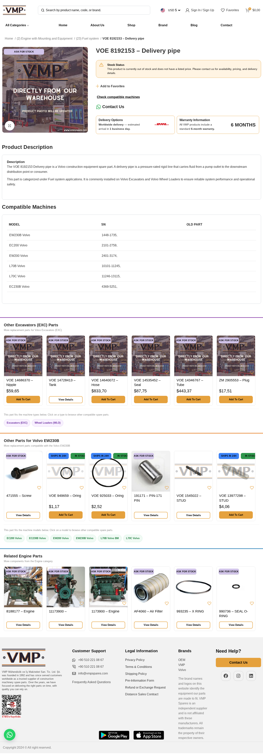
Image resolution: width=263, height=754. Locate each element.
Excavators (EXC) (17, 422)
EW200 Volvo (61, 538)
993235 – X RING (190, 611)
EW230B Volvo (84, 538)
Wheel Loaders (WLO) (47, 422)
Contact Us (113, 106)
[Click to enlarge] (9, 126)
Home (9, 38)
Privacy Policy (135, 660)
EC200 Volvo (14, 538)
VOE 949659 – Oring (65, 496)
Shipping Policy (136, 673)
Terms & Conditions (138, 666)
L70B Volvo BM (110, 538)
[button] (23, 399)
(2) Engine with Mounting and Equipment (45, 38)
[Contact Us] (98, 106)
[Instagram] (238, 676)
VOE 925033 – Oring (107, 496)
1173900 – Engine (105, 611)
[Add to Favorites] (39, 372)
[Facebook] (226, 676)
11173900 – (58, 611)
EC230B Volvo (37, 538)
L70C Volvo (133, 538)
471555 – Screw (18, 496)
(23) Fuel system (88, 38)
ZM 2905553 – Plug (234, 380)
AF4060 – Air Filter (148, 611)
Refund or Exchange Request (145, 687)
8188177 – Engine (20, 611)
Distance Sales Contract (141, 694)
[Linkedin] (251, 676)
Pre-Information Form (139, 680)
